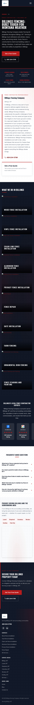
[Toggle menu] (30, 3)
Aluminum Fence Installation (9, 644)
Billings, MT (5, 660)
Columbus (20, 519)
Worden (28, 519)
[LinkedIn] (7, 628)
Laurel (4, 519)
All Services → (5, 652)
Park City (12, 523)
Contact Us (5, 690)
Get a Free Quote (10, 53)
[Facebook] (3, 628)
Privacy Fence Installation (8, 647)
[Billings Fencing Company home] (5, 3)
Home (3, 684)
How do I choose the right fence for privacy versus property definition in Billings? (17, 490)
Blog (3, 687)
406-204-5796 (11, 59)
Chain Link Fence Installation (9, 641)
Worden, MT (5, 672)
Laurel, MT (5, 663)
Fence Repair (5, 650)
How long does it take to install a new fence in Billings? (17, 477)
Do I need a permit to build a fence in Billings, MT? (17, 470)
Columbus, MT (6, 669)
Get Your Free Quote (12, 592)
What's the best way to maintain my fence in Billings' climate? (17, 483)
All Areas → (5, 677)
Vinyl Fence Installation (8, 638)
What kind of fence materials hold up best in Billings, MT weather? (17, 464)
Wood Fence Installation (8, 636)
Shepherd (12, 519)
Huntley (5, 523)
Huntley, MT (5, 674)
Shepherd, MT (5, 666)
